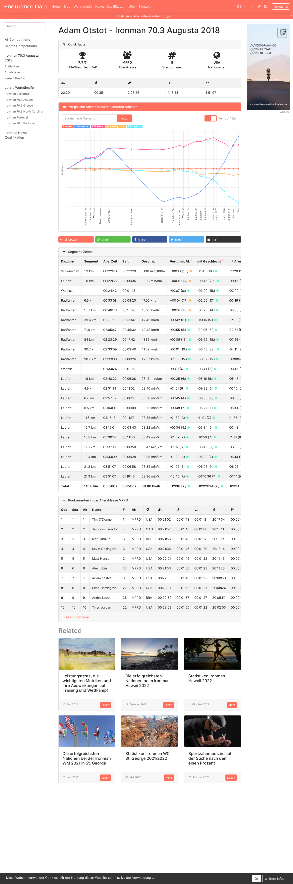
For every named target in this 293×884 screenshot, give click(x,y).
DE (240, 6)
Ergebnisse (12, 72)
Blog (67, 6)
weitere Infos (274, 879)
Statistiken (12, 66)
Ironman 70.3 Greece (19, 105)
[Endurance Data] (25, 6)
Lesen (105, 704)
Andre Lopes (101, 598)
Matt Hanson (101, 558)
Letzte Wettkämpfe (19, 88)
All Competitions (17, 39)
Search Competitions (21, 46)
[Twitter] (259, 6)
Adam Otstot (101, 578)
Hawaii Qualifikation (110, 6)
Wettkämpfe (83, 6)
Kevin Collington (104, 549)
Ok (257, 879)
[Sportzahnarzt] (268, 66)
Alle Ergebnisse (77, 617)
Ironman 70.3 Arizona (19, 99)
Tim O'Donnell (102, 519)
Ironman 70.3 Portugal (19, 123)
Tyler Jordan (101, 607)
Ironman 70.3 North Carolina (24, 111)
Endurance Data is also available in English (145, 16)
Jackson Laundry (105, 529)
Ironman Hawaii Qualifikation (16, 134)
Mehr (231, 704)
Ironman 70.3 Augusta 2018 (22, 57)
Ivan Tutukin (101, 539)
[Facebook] (252, 6)
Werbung (285, 111)
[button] (76, 239)
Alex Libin (99, 568)
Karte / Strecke (15, 78)
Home (56, 6)
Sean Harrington (104, 588)
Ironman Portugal (16, 117)
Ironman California (17, 93)
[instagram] (266, 6)
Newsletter (281, 6)
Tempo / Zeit (228, 118)
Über (132, 6)
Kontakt (145, 6)
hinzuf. (124, 118)
